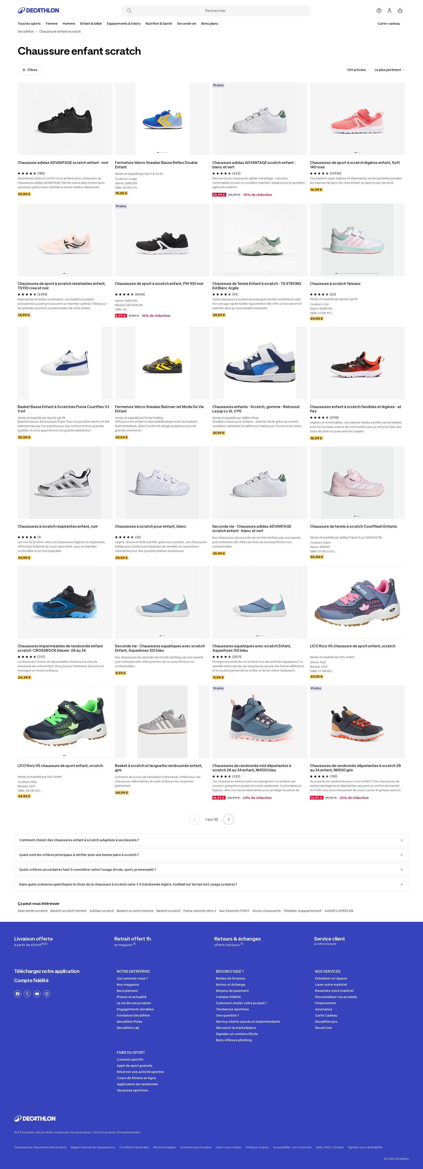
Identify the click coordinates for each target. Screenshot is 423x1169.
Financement (325, 1003)
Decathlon (26, 31)
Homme (69, 23)
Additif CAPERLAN (338, 911)
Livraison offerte (33, 941)
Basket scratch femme (68, 911)
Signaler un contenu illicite (237, 1034)
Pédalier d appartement (302, 911)
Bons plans (209, 23)
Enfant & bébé (91, 23)
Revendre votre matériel (334, 991)
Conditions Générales (134, 1147)
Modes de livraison (230, 978)
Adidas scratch (101, 911)
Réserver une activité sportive (140, 1072)
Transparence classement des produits (40, 1147)
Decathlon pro (326, 1021)
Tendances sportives (232, 1009)
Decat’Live (323, 1028)
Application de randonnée (137, 1084)
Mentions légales (164, 1147)
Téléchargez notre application (46, 971)
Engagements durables (135, 1009)
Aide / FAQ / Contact (329, 1147)
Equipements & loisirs (124, 23)
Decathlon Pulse (129, 1021)
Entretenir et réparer (331, 978)
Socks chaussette (266, 911)
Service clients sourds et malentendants (248, 1021)
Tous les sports (29, 23)
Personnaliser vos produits (336, 997)
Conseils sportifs (130, 1059)
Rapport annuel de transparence (93, 1147)
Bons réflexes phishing (234, 1040)
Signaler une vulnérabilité (365, 1147)
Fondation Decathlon (133, 1015)
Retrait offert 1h (132, 941)
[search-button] (129, 11)
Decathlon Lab (128, 1028)
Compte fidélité (31, 980)
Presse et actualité (132, 997)
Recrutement (127, 991)
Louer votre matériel (331, 984)
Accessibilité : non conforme (292, 1147)
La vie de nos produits (134, 1003)
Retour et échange (230, 984)
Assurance (323, 1009)
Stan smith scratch (33, 911)
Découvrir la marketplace (236, 1028)
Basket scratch (168, 911)
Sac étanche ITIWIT (234, 911)
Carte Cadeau (326, 1015)
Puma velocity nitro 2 (199, 911)
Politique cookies (257, 1147)
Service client (329, 941)
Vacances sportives (132, 1090)
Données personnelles (196, 1147)
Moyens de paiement (232, 991)
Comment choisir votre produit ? (241, 1003)
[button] (158, 152)
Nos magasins (128, 984)
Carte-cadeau (389, 23)
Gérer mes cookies (228, 1147)
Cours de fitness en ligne (136, 1078)
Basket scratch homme (135, 911)
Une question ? (227, 1015)
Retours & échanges (237, 941)
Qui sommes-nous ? (132, 978)
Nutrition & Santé (159, 23)
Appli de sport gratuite (134, 1065)
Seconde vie (186, 23)
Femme (52, 23)
